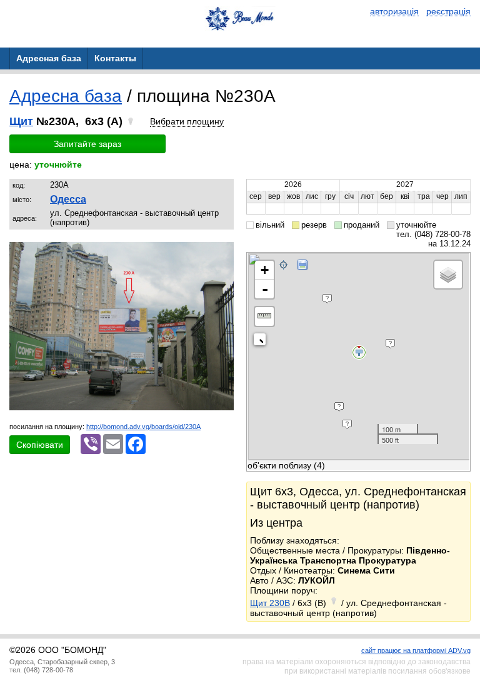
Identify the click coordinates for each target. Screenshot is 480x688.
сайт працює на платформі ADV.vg (416, 650)
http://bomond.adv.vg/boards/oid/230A (143, 426)
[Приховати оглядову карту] (262, 342)
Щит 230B (270, 603)
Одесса (68, 199)
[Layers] (448, 274)
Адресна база (65, 96)
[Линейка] (264, 316)
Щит (21, 121)
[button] (222, 253)
